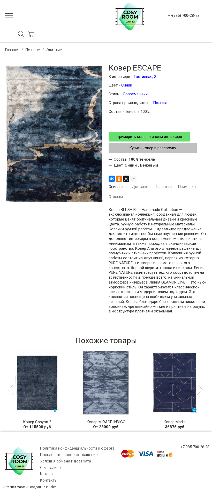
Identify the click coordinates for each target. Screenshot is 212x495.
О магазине (50, 467)
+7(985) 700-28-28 (184, 15)
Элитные (54, 50)
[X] (126, 179)
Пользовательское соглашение (69, 454)
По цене (32, 50)
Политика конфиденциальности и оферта (77, 448)
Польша (160, 102)
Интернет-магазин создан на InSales (30, 487)
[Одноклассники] (119, 179)
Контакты (48, 480)
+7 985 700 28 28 (194, 447)
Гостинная (142, 76)
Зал (157, 76)
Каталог (47, 474)
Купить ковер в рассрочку (152, 148)
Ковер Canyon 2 (37, 422)
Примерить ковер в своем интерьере (149, 136)
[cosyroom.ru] (128, 15)
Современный (135, 94)
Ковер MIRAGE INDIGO (105, 422)
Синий (126, 85)
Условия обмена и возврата (65, 461)
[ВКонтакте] (112, 179)
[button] (11, 390)
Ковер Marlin (174, 422)
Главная (12, 50)
